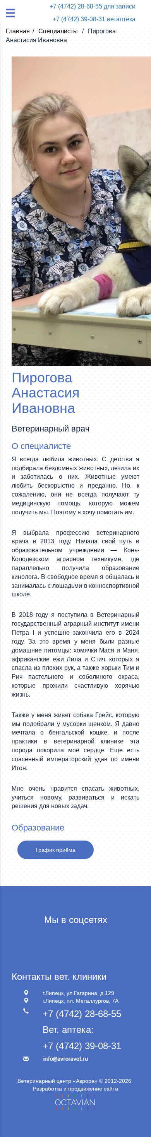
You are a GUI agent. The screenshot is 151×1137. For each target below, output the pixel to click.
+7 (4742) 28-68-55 (82, 1014)
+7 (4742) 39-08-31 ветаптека (94, 19)
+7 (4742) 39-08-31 (82, 1046)
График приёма (56, 850)
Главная (18, 31)
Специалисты (58, 31)
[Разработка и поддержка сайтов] (75, 1101)
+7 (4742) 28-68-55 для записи (93, 6)
